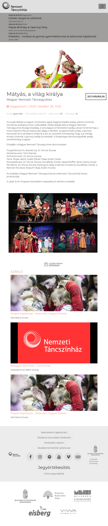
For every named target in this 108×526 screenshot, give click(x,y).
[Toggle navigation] (102, 6)
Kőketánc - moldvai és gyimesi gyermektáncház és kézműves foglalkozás (52, 36)
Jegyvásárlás (96, 96)
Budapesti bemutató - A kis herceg (30, 365)
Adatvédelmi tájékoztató (54, 432)
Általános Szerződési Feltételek (54, 437)
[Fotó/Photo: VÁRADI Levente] (31, 207)
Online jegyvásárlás (54, 473)
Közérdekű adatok (54, 443)
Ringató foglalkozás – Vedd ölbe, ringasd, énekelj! (39, 313)
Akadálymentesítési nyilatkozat (54, 448)
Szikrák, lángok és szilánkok (25, 18)
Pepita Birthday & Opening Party (28, 27)
